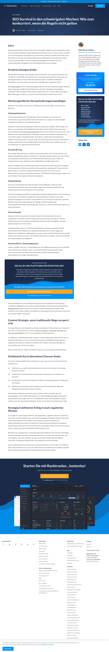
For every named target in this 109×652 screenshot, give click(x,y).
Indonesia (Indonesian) (73, 617)
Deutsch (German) (72, 572)
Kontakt (88, 544)
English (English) (71, 569)
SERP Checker (43, 548)
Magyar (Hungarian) (72, 615)
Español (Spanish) (72, 574)
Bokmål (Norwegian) (72, 638)
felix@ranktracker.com (92, 561)
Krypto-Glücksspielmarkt (30, 132)
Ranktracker (10, 6)
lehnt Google (15, 87)
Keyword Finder (43, 546)
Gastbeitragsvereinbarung (46, 588)
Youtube (9, 544)
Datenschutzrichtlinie (47, 644)
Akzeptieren (8, 648)
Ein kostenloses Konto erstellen (39, 291)
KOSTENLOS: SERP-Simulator (47, 564)
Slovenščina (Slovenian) (73, 630)
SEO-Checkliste (43, 559)
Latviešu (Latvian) (72, 622)
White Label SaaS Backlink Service (48, 570)
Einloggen (90, 6)
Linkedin (27, 544)
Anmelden (100, 6)
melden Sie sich (34, 295)
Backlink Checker (43, 553)
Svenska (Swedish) (72, 592)
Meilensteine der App (73, 560)
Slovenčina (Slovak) (72, 627)
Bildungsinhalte (13, 308)
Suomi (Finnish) (71, 612)
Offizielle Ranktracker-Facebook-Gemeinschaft (15, 544)
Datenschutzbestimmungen (74, 546)
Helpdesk (69, 563)
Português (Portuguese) (73, 589)
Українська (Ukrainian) (73, 633)
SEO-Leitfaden (43, 583)
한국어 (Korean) (71, 635)
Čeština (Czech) (71, 602)
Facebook (3, 544)
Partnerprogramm (44, 575)
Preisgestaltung (46, 6)
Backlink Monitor (43, 556)
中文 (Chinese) (71, 597)
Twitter (21, 544)
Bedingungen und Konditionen (75, 543)
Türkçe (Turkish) (71, 594)
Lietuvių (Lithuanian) (73, 620)
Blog (54, 6)
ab (40, 87)
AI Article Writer (43, 561)
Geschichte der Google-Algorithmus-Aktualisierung (49, 592)
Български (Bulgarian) (73, 600)
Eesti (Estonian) (71, 610)
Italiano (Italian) (71, 579)
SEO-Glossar (42, 580)
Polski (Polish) (71, 587)
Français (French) (72, 577)
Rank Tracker (42, 543)
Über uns (89, 547)
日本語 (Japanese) (72, 582)
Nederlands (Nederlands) (74, 584)
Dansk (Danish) (71, 605)
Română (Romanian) (72, 625)
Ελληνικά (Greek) (72, 607)
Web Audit (42, 551)
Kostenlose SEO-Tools (45, 586)
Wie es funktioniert (35, 6)
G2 (33, 544)
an (50, 295)
